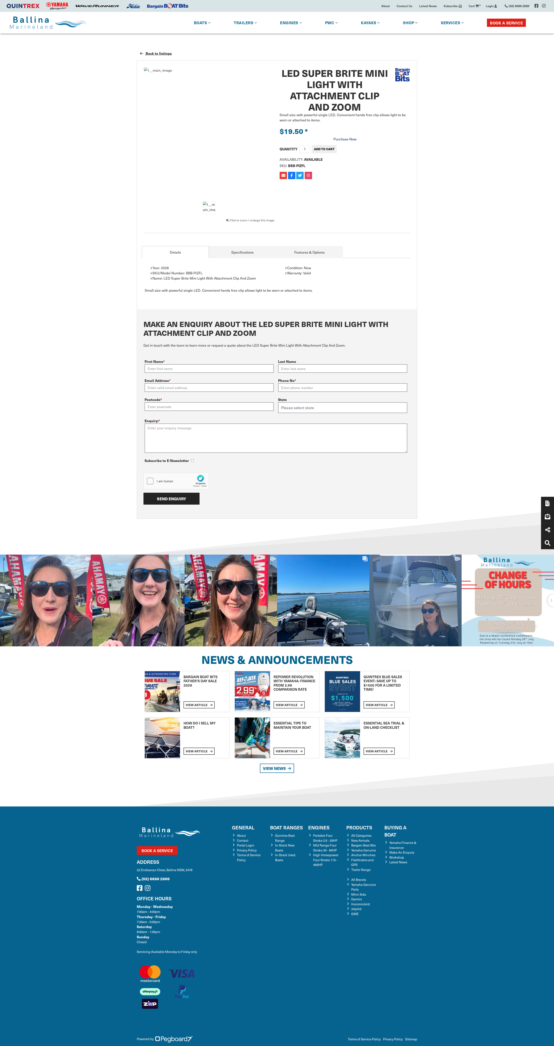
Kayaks (368, 22)
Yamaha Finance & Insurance (402, 845)
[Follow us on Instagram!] (148, 889)
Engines (319, 827)
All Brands (358, 879)
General (243, 827)
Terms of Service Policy (364, 1039)
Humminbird (360, 904)
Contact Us (404, 6)
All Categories (361, 835)
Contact (242, 840)
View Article (197, 705)
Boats (200, 22)
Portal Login (245, 845)
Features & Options (309, 252)
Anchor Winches (363, 855)
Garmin (356, 899)
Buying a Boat (395, 831)
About (385, 6)
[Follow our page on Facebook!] (536, 6)
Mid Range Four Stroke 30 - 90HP (325, 848)
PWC (329, 22)
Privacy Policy (247, 850)
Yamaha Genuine (363, 850)
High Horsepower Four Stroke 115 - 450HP (325, 860)
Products (359, 827)
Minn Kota (358, 894)
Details (175, 252)
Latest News (428, 6)
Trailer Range (360, 869)
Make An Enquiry (401, 852)
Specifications (242, 252)
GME (355, 913)
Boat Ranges (286, 827)
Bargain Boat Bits (363, 845)
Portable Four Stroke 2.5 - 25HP (325, 838)
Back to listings (158, 53)
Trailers (243, 22)
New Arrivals (360, 840)
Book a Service (506, 23)
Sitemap (411, 1039)
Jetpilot (356, 908)
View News (274, 768)
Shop (408, 22)
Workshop (396, 857)
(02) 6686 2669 (156, 878)
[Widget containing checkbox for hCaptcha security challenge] (176, 481)
